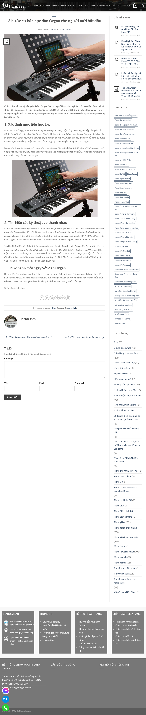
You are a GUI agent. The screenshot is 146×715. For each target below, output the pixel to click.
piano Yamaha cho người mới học (126, 207)
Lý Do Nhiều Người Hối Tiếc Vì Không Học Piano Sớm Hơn (131, 76)
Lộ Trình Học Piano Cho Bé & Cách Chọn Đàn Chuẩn (127, 417)
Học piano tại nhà (122, 379)
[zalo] (5, 699)
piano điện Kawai (121, 246)
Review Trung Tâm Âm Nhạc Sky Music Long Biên (131, 29)
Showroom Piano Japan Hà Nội (127, 269)
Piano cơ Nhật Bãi (123, 500)
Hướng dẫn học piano (124, 384)
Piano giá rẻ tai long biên (126, 536)
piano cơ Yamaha (121, 165)
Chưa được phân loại (124, 362)
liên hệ (127, 6)
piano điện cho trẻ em (123, 232)
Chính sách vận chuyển (126, 625)
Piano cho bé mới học (123, 120)
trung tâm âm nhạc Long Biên (126, 300)
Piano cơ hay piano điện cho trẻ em (127, 154)
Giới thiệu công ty (51, 621)
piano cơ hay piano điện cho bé (127, 148)
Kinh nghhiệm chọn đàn (125, 390)
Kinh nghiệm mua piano (125, 404)
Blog (119, 6)
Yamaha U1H (120, 323)
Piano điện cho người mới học (126, 228)
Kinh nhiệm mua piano (124, 410)
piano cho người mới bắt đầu (126, 125)
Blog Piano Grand (122, 347)
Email (41, 383)
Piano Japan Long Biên (123, 183)
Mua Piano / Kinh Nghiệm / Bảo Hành (127, 460)
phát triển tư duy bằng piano (126, 115)
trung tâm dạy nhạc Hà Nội (125, 291)
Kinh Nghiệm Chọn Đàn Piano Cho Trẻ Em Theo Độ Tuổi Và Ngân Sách (131, 45)
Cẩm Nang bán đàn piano (126, 353)
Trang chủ (38, 6)
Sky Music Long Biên (123, 286)
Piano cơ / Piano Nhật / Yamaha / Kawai (125, 489)
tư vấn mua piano (121, 314)
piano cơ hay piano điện (124, 143)
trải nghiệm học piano (123, 305)
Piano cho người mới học (124, 129)
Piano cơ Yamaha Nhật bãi (125, 169)
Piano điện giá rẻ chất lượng (126, 242)
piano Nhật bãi (120, 192)
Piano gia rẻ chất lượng (125, 527)
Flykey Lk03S (120, 373)
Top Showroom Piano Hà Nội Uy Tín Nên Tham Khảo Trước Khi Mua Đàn (131, 91)
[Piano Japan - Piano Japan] (13, 6)
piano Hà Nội (120, 174)
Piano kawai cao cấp (124, 551)
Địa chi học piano (122, 368)
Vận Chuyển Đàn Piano (103, 6)
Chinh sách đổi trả (124, 636)
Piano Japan (132, 174)
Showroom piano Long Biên (125, 281)
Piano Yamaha (121, 557)
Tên (6, 383)
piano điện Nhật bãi (122, 251)
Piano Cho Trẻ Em (122, 476)
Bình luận (8, 358)
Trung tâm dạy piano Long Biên (127, 295)
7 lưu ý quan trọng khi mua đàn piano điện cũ (30, 337)
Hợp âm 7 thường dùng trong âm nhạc (82, 337)
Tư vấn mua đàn (122, 573)
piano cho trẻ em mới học (124, 134)
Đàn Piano (51, 6)
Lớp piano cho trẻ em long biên (126, 430)
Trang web (79, 383)
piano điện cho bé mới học (125, 223)
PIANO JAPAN (65, 29)
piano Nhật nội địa (122, 197)
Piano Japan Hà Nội (122, 179)
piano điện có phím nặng (124, 237)
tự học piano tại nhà (122, 319)
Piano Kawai (120, 546)
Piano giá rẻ (119, 522)
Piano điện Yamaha (123, 516)
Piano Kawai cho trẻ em (124, 188)
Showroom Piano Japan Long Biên (126, 275)
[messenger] (5, 690)
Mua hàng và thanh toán (127, 621)
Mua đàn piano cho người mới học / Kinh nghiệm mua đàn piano (127, 445)
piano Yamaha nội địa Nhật (125, 218)
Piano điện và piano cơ (123, 260)
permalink (72, 308)
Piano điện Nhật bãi (123, 511)
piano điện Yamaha (122, 265)
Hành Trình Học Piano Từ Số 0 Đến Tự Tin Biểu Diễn (130, 61)
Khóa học (84, 6)
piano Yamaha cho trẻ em (125, 214)
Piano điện (119, 505)
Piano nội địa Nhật (122, 202)
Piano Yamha (120, 562)
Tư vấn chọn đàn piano (125, 568)
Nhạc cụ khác (68, 6)
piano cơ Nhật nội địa (123, 160)
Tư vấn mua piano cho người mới (124, 581)
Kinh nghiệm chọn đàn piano (127, 395)
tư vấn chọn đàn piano (123, 309)
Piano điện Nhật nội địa (123, 256)
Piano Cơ (118, 481)
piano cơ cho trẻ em (122, 139)
